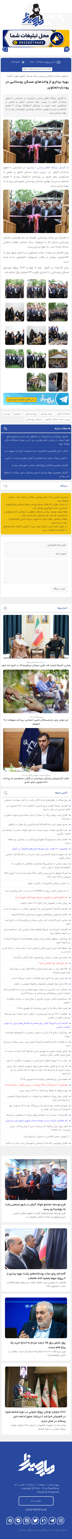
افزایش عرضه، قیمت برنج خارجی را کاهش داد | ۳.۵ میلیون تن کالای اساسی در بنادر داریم (38, 807)
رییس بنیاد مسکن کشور (57, 419)
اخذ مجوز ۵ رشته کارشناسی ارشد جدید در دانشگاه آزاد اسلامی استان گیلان (38, 856)
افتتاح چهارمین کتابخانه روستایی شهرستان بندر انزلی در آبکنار (37, 1143)
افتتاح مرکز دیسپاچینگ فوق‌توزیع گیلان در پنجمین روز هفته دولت (39, 841)
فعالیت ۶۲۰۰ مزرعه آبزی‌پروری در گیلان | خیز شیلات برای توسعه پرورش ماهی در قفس (37, 1015)
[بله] (18, 1520)
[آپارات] (10, 1520)
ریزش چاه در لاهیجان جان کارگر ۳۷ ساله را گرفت (44, 903)
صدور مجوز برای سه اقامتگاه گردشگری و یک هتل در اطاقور (38, 824)
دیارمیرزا (17, 414)
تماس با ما (19, 1485)
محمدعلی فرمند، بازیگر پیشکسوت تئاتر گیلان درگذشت (40, 957)
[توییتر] (35, 1520)
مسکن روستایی (34, 419)
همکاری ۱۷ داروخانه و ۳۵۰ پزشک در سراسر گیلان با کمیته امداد (36, 1085)
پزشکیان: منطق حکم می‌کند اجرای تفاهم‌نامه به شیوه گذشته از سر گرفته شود (37, 940)
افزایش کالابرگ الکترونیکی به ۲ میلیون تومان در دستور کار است (36, 909)
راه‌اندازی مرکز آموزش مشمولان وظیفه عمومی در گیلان (41, 984)
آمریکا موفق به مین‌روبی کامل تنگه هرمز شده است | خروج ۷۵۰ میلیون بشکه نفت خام (37, 875)
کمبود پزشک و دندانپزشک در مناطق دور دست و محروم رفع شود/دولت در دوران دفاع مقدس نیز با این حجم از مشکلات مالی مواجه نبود (37, 440)
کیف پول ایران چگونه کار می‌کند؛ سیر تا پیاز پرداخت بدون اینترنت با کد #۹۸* (40, 1128)
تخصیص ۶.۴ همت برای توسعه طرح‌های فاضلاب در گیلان (40, 849)
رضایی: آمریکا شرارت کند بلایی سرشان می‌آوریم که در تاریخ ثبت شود (38, 922)
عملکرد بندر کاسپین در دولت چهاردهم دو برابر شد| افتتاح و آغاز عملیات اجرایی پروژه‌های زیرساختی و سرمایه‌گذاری (37, 991)
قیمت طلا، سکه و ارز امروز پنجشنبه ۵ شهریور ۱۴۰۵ (42, 1008)
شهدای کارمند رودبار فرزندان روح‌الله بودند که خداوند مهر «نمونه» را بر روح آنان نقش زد (40, 1107)
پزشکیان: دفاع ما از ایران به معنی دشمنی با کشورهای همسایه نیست (38, 1034)
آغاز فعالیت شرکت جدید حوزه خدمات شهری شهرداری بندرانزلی (36, 1121)
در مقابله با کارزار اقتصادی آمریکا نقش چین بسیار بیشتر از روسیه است (37, 1043)
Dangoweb (53, 1492)
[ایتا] (26, 1520)
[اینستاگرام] (60, 1520)
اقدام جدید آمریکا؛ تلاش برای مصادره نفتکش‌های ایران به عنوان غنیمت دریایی (37, 1025)
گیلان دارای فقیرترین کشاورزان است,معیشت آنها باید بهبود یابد (36, 451)
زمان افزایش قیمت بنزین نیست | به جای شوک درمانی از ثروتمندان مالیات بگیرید (36, 832)
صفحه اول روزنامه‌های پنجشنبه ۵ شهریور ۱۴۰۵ (44, 1079)
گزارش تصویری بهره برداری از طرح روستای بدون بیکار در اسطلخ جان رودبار (37, 474)
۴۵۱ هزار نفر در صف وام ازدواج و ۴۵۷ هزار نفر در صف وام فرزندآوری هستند (40, 970)
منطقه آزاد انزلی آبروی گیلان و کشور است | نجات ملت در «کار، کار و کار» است (36, 950)
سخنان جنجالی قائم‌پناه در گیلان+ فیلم (47, 883)
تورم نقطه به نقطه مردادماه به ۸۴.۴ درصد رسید (43, 1091)
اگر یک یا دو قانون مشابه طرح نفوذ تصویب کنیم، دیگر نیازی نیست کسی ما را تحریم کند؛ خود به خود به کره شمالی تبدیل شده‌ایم (39, 1070)
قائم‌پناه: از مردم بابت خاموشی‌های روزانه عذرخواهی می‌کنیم (37, 1115)
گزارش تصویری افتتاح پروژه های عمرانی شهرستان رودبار (39, 465)
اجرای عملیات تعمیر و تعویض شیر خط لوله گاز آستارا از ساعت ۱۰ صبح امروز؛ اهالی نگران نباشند (38, 1053)
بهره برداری (31, 414)
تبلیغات (41, 1485)
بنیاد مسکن (46, 414)
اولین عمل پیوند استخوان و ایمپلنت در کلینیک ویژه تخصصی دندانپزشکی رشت (39, 1098)
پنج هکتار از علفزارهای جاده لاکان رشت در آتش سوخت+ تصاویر (36, 800)
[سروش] (43, 1520)
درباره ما (31, 1485)
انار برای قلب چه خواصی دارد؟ (53, 963)
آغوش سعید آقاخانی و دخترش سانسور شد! (45, 1136)
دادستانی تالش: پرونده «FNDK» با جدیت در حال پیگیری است (36, 891)
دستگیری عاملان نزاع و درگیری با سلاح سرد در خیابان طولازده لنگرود (38, 1000)
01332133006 (36, 1510)
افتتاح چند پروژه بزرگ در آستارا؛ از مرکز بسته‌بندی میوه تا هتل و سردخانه (37, 817)
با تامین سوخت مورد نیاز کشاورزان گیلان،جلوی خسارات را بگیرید (36, 458)
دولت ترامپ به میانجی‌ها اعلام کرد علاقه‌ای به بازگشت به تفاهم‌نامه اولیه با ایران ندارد (41, 865)
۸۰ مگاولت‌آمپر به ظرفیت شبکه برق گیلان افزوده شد (41, 897)
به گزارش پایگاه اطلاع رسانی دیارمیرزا (48, 168)
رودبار (7, 414)
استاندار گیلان (63, 414)
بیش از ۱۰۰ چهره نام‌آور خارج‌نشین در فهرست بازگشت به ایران (37, 1060)
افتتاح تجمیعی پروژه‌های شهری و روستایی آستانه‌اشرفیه (39, 914)
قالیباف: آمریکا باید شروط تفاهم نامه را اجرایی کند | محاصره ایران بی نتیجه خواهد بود (37, 931)
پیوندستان (53, 1485)
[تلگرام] (52, 1520)
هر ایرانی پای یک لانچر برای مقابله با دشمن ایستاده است (40, 978)
